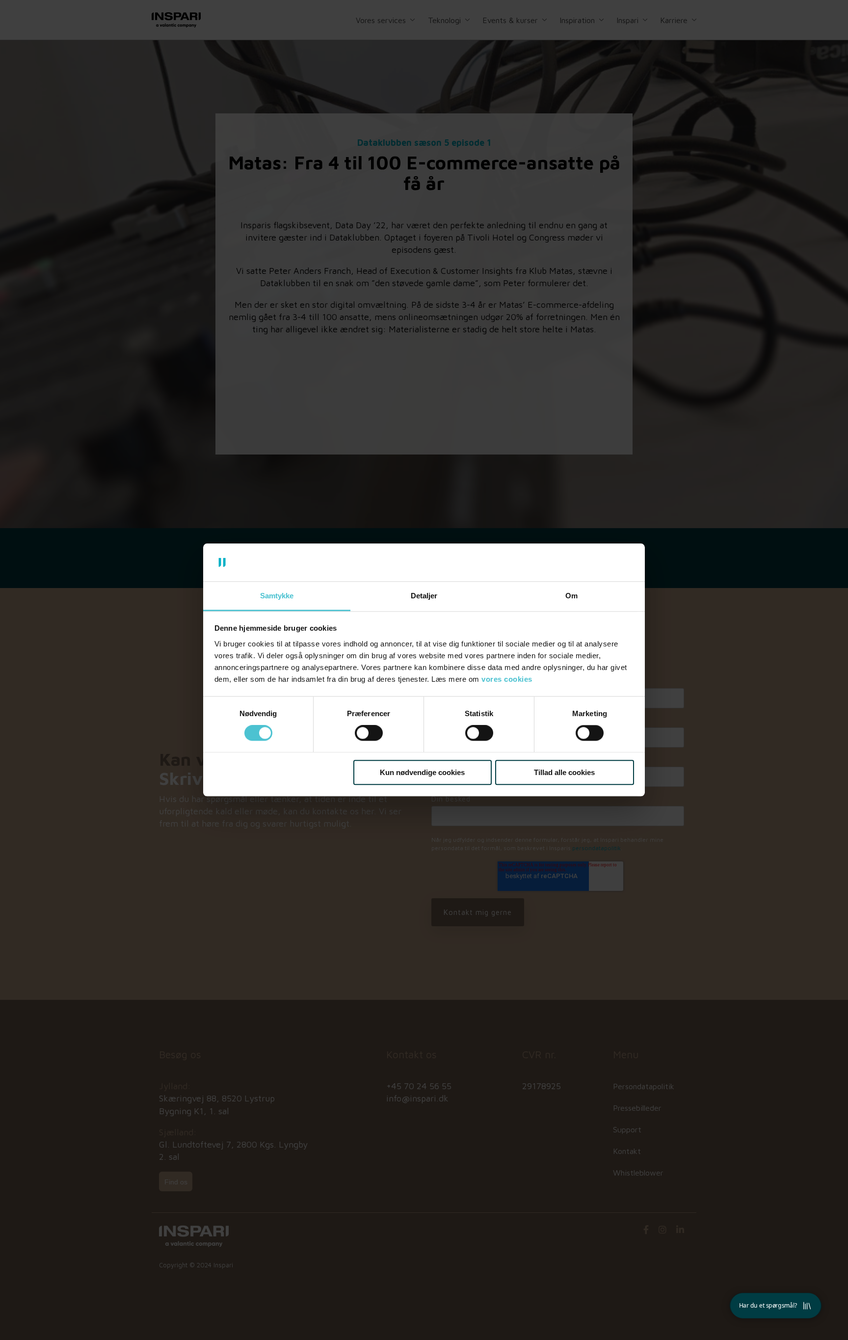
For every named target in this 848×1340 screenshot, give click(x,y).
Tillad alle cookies (564, 772)
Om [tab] (571, 595)
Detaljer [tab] (424, 595)
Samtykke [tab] (276, 595)
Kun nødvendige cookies (422, 772)
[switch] (369, 733)
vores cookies (506, 679)
